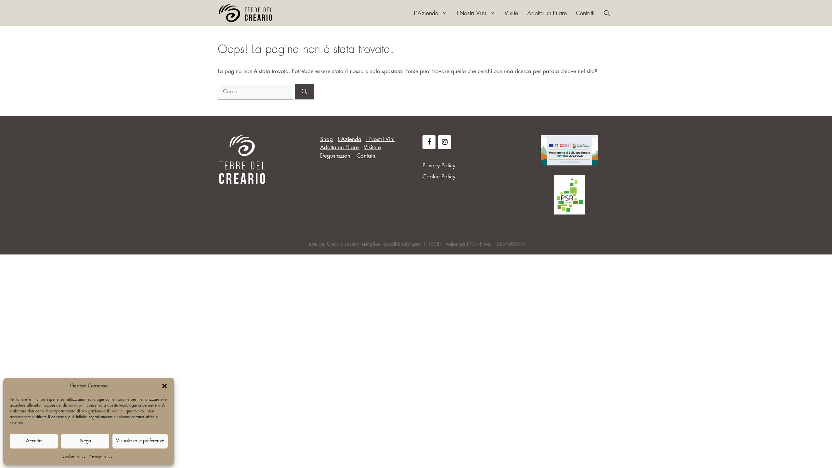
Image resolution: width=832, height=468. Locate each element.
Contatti (585, 13)
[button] (164, 386)
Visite (511, 13)
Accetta (34, 440)
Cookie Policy (73, 456)
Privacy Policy (100, 456)
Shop (326, 139)
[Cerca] (304, 91)
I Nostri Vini (471, 13)
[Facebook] (429, 142)
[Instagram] (444, 142)
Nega (85, 440)
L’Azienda (426, 13)
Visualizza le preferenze (140, 440)
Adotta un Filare (547, 13)
